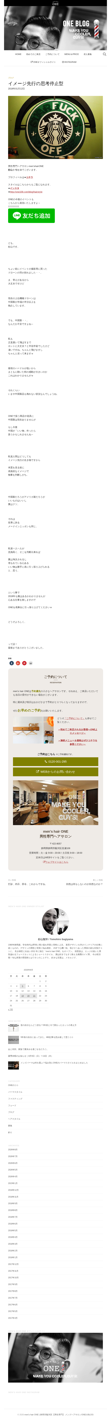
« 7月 (10, 1010)
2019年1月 (13, 1183)
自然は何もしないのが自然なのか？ (84, 884)
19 (23, 996)
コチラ (29, 177)
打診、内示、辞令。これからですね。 (27, 884)
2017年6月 (13, 1305)
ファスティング (15, 1099)
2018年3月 (13, 1244)
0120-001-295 (57, 761)
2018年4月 (13, 1237)
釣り (10, 1132)
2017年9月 (13, 1284)
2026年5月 (13, 1170)
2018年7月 (13, 1217)
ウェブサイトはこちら (56, 862)
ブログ (11, 78)
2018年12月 (13, 1190)
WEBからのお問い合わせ (57, 771)
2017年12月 (13, 1264)
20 (28, 996)
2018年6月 (13, 1224)
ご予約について (52, 54)
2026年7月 (13, 1156)
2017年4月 (13, 1318)
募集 (10, 1126)
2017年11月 (13, 1271)
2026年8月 (13, 1150)
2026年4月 (13, 1176)
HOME (18, 54)
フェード (12, 1105)
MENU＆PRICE (71, 54)
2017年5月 (13, 1311)
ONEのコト (13, 1085)
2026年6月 (13, 1163)
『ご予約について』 (74, 718)
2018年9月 (13, 1203)
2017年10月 (13, 1278)
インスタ (14, 188)
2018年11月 (13, 1197)
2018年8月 (13, 1210)
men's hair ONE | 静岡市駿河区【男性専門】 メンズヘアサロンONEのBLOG (59, 1415)
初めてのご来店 (33, 54)
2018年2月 (13, 1251)
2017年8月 (13, 1291)
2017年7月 (13, 1298)
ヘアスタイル (14, 1119)
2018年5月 (13, 1230)
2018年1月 (13, 1257)
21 (34, 996)
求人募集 (88, 54)
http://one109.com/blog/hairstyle (26, 192)
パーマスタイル (15, 1092)
